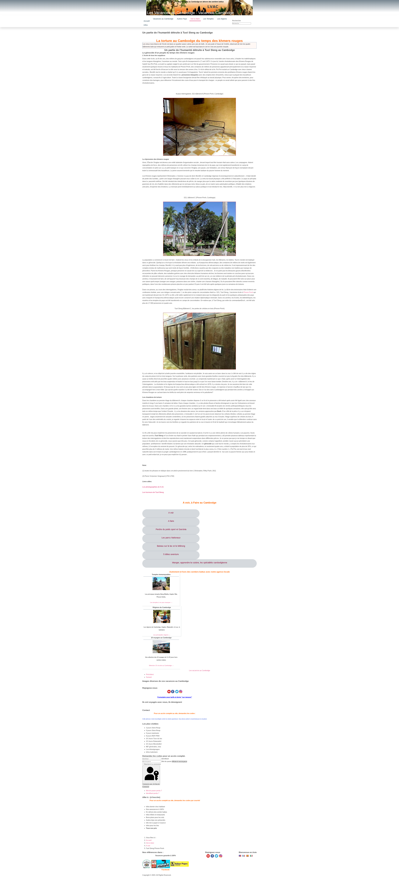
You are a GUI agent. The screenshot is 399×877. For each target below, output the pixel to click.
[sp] (247, 855)
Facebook (165, 870)
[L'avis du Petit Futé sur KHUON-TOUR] (153, 864)
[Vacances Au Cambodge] (216, 856)
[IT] (251, 855)
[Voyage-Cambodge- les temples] (240, 855)
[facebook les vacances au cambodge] (212, 856)
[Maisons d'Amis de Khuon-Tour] (146, 864)
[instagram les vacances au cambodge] (220, 856)
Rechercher (236, 21)
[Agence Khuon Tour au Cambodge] (163, 864)
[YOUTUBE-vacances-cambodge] (208, 856)
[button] (182, 19)
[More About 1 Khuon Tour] (179, 864)
